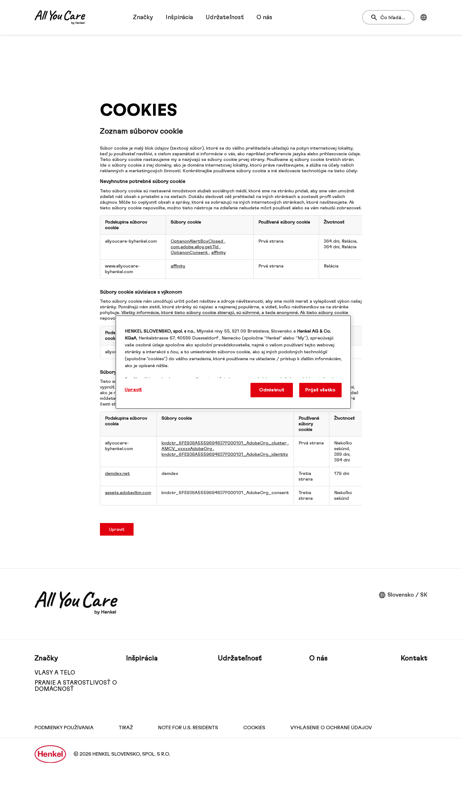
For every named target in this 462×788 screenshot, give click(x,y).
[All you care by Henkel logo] (60, 17)
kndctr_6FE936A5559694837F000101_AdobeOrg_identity (225, 454)
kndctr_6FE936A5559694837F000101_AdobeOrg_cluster (225, 443)
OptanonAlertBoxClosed (197, 241)
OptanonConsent (190, 252)
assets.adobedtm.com (128, 492)
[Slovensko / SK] (423, 17)
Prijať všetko (320, 390)
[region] (233, 362)
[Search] (375, 17)
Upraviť (116, 529)
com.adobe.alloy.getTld (195, 247)
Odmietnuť (271, 390)
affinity (218, 252)
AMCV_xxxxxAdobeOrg (187, 448)
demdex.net (117, 473)
